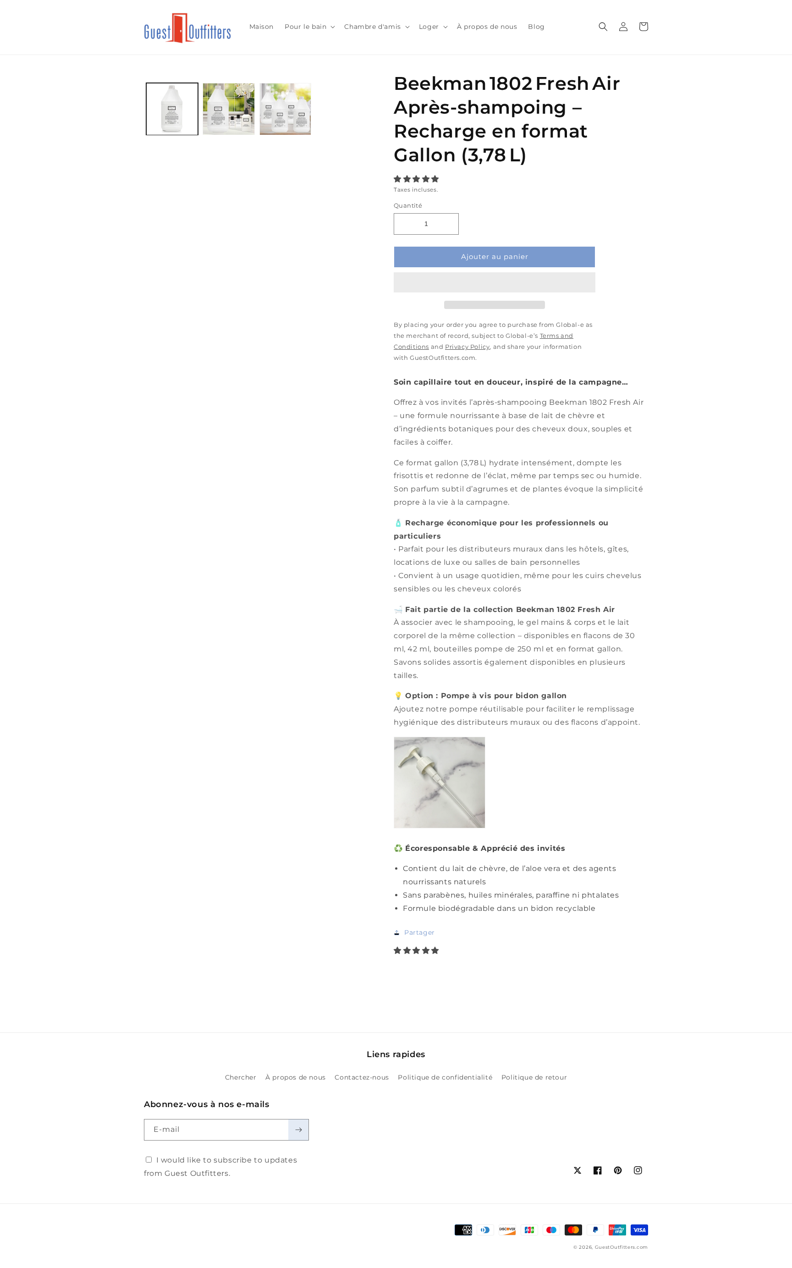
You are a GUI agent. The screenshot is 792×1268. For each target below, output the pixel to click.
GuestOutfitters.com (621, 1247)
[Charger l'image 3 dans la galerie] (285, 109)
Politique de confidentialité (445, 1077)
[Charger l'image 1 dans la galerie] (172, 109)
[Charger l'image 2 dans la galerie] (228, 109)
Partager (419, 932)
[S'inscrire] (298, 1130)
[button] (417, 179)
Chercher (241, 1077)
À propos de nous (295, 1077)
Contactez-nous (362, 1077)
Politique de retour (534, 1077)
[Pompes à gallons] (439, 827)
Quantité (408, 205)
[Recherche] (603, 27)
